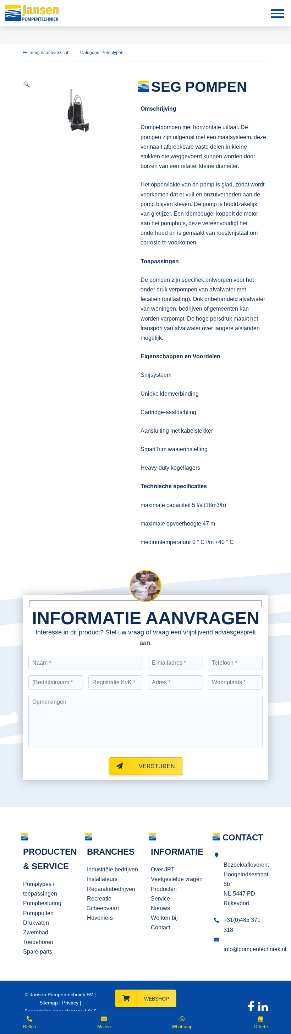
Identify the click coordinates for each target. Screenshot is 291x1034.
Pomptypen (112, 52)
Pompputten (38, 913)
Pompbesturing (42, 903)
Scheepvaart (103, 908)
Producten (164, 889)
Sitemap (48, 1003)
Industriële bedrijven (112, 869)
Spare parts (37, 952)
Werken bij (164, 918)
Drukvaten (36, 923)
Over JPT (163, 869)
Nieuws (160, 908)
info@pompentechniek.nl (255, 949)
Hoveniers (100, 918)
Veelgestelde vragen (177, 879)
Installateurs (102, 879)
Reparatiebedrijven (111, 889)
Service (160, 899)
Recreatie (99, 899)
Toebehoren (38, 942)
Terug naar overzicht (48, 52)
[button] (26, 84)
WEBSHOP (156, 999)
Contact (160, 927)
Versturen (156, 766)
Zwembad (35, 932)
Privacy (70, 1003)
